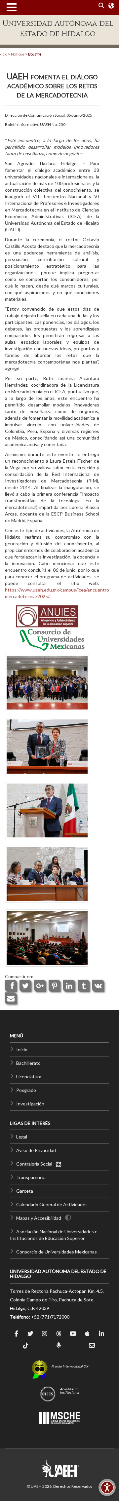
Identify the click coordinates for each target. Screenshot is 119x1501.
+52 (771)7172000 (50, 1317)
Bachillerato (28, 1063)
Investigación (30, 1103)
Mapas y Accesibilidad (38, 1218)
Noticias (17, 54)
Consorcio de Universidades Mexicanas (56, 1251)
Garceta (24, 1191)
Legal (21, 1136)
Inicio (21, 1049)
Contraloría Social (35, 1164)
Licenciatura (28, 1076)
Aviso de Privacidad (36, 1150)
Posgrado (26, 1090)
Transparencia (31, 1177)
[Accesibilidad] (107, 1487)
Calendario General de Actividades (52, 1204)
